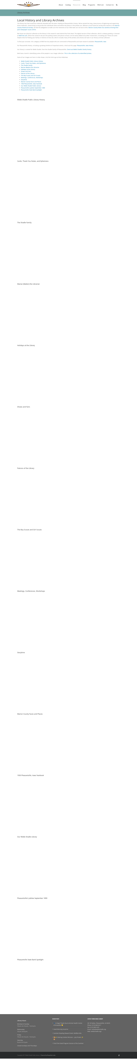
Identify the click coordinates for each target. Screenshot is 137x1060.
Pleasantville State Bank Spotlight (31, 90)
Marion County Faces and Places (31, 82)
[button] (116, 4)
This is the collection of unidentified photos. (78, 53)
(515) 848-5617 (96, 1025)
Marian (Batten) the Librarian (30, 67)
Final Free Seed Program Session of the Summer (68, 1043)
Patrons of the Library (27, 73)
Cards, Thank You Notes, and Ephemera (33, 63)
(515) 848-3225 (94, 1027)
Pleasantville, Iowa (100, 41)
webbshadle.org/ (96, 1031)
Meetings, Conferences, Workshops (32, 77)
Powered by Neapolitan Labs (48, 1055)
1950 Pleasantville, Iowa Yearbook (31, 84)
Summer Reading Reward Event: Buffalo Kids (67, 1033)
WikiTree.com (23, 35)
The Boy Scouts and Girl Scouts (30, 75)
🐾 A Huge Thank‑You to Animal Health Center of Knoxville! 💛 (67, 1024)
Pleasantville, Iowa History (85, 45)
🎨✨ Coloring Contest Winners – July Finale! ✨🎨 (68, 1038)
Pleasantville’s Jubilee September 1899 (33, 88)
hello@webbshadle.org (99, 1029)
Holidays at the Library (28, 69)
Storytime (24, 79)
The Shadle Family (26, 65)
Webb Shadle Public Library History (32, 61)
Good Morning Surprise (60, 1029)
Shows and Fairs (26, 71)
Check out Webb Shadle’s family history (79, 49)
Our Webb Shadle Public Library (31, 86)
